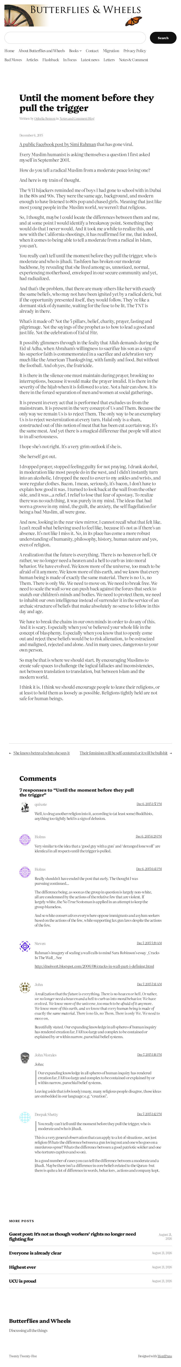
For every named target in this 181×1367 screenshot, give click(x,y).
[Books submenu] (80, 50)
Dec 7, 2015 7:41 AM (149, 984)
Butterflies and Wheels (40, 1320)
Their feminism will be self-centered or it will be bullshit (124, 752)
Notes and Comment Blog (77, 118)
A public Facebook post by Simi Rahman (57, 144)
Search (163, 38)
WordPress (165, 1356)
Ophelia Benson (45, 118)
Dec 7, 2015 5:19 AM (149, 943)
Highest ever (22, 1267)
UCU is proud (22, 1280)
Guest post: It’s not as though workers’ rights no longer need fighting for (72, 1236)
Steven (40, 943)
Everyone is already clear (35, 1252)
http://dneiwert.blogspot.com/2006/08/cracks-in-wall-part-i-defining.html (94, 966)
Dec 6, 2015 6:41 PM (149, 868)
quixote (41, 804)
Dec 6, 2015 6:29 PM (149, 836)
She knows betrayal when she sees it (41, 752)
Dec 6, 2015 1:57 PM (149, 804)
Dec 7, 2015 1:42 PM (149, 1114)
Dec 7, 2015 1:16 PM (149, 1054)
